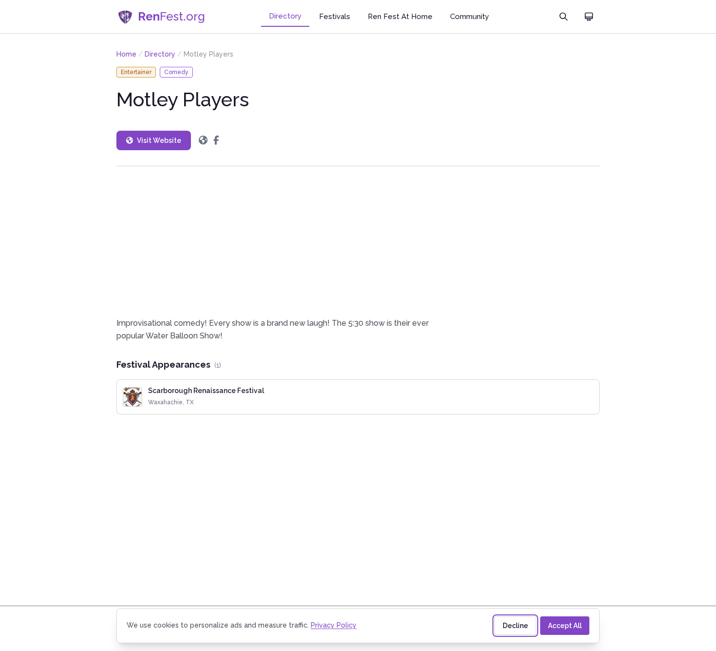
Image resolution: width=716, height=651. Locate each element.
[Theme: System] (589, 16)
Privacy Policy (334, 625)
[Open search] (563, 16)
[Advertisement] (358, 241)
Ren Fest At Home (400, 16)
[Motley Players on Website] (203, 140)
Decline (515, 626)
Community (469, 16)
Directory (285, 16)
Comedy (176, 72)
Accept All (565, 626)
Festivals (334, 16)
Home (126, 54)
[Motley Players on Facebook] (216, 140)
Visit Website (159, 140)
